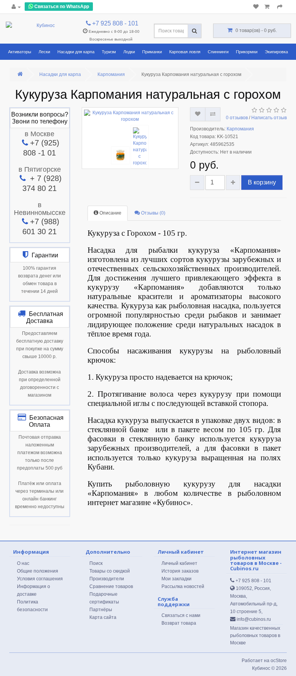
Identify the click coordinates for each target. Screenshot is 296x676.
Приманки (152, 51)
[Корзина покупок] (267, 7)
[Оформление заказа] (280, 7)
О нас (23, 563)
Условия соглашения (40, 578)
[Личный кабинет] (16, 7)
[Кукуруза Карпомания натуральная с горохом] (130, 116)
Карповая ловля (184, 51)
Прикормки (246, 51)
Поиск (96, 563)
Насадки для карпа (75, 51)
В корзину (262, 182)
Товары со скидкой (109, 571)
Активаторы (19, 51)
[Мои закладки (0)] (256, 7)
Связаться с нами (180, 615)
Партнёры (100, 609)
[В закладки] (197, 114)
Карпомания (111, 74)
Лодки (129, 51)
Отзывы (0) (152, 213)
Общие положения (37, 571)
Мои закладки (176, 578)
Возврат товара (178, 623)
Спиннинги (218, 51)
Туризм (109, 51)
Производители (106, 578)
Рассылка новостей (182, 586)
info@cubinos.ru (253, 619)
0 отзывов (237, 117)
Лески (44, 51)
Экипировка (276, 51)
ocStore (279, 660)
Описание (109, 213)
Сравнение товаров (111, 586)
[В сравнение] (212, 114)
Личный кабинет (179, 563)
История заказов (179, 571)
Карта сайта (102, 617)
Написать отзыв (269, 117)
